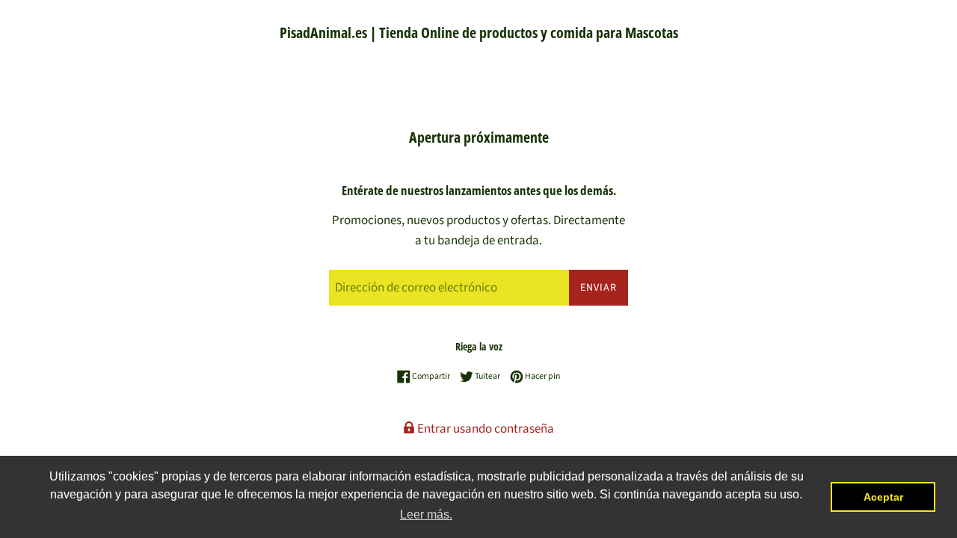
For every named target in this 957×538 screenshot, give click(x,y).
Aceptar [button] (883, 497)
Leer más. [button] (426, 514)
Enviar (598, 287)
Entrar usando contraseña (484, 429)
